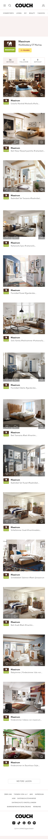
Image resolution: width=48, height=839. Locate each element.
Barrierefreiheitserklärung (19, 807)
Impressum (39, 794)
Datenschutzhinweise (26, 798)
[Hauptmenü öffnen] (4, 5)
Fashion (41, 13)
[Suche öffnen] (9, 5)
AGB (13, 798)
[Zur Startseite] (24, 5)
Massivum (15, 100)
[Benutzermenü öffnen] (43, 5)
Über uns (8, 794)
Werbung (37, 807)
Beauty (32, 13)
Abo (31, 794)
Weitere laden (24, 781)
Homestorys (8, 13)
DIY (25, 13)
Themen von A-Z (20, 794)
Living (19, 13)
